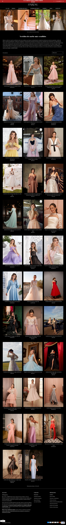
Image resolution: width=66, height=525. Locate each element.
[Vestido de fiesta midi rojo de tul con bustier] (53, 286)
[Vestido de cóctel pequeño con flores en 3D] (33, 392)
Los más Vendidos (37, 501)
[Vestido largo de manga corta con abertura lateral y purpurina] (33, 106)
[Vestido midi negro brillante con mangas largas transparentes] (12, 464)
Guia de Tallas (52, 496)
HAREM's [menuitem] (45, 8)
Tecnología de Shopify (6, 522)
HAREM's (51, 494)
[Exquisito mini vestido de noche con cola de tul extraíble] (12, 106)
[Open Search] (54, 1)
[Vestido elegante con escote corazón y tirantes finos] (33, 214)
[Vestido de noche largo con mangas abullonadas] (12, 356)
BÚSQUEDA (36, 494)
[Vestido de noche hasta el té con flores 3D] (53, 320)
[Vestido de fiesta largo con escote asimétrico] (12, 214)
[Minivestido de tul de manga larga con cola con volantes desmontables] (12, 392)
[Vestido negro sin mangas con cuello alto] (12, 320)
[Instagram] (2, 1)
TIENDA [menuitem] (13, 8)
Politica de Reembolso (54, 507)
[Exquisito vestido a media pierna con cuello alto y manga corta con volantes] (53, 250)
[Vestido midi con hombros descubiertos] (12, 250)
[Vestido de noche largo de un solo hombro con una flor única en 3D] (33, 428)
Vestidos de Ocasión (38, 498)
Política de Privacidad (54, 505)
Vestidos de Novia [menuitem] (22, 8)
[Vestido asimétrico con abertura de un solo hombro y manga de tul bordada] (12, 428)
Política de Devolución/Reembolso (56, 501)
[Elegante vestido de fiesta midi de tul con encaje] (33, 356)
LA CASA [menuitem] (7, 8)
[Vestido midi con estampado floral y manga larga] (33, 70)
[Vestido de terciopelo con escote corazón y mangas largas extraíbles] (33, 142)
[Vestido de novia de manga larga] (33, 286)
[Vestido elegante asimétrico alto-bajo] (53, 392)
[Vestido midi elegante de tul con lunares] (53, 142)
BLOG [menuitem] (51, 8)
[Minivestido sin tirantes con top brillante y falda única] (53, 428)
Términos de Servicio (53, 503)
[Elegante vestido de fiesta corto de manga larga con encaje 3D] (53, 214)
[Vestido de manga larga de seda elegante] (12, 286)
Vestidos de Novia (37, 496)
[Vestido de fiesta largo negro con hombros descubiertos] (53, 356)
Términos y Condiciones (54, 498)
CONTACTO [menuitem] (57, 8)
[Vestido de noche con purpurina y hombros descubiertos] (53, 106)
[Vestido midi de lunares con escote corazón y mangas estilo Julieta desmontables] (53, 70)
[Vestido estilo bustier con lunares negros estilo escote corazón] (33, 250)
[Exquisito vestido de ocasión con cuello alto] (33, 464)
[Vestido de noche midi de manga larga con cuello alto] (12, 178)
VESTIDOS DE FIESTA (35, 8)
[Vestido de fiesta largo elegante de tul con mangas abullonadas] (33, 320)
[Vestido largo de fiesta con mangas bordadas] (12, 70)
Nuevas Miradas (37, 500)
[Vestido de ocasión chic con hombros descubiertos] (12, 142)
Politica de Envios (53, 500)
